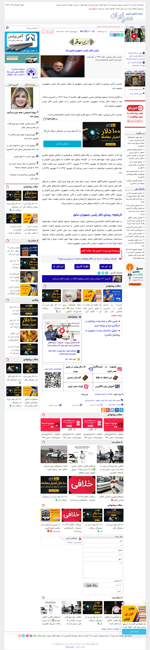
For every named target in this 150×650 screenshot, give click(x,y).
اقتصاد (70, 5)
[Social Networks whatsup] (106, 273)
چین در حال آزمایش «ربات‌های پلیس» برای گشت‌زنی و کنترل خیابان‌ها (135, 56)
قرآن (117, 9)
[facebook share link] (114, 34)
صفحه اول (141, 5)
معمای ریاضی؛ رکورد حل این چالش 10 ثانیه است (135, 235)
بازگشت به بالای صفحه (111, 629)
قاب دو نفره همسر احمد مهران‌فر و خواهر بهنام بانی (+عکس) (135, 174)
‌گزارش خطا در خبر (47, 32)
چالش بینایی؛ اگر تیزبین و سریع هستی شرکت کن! (135, 228)
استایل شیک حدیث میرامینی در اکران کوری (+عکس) (136, 165)
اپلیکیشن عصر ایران (52, 369)
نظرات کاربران (82, 266)
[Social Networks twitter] (102, 273)
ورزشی (59, 5)
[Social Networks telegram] (99, 273)
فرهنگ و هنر (132, 9)
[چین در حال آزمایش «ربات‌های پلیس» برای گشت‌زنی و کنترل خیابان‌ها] (135, 35)
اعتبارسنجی (77, 542)
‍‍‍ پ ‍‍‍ (91, 31)
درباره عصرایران (104, 635)
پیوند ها (91, 5)
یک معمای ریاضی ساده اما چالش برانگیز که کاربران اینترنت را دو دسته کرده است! (135, 210)
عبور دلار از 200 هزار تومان (24, 156)
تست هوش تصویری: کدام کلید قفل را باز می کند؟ (136, 243)
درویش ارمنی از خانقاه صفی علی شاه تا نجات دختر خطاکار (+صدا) (22, 73)
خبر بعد (104, 266)
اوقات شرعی (98, 5)
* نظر (120, 559)
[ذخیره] (86, 31)
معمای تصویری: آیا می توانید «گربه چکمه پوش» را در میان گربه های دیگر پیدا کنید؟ (135, 197)
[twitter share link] (111, 34)
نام (121, 541)
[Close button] (145, 603)
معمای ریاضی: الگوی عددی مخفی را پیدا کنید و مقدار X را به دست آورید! (135, 220)
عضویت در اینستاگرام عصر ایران (104, 369)
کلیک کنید (134, 631)
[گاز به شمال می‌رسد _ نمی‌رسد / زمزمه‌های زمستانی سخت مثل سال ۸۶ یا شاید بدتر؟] (62, 331)
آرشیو (126, 5)
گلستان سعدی (74, 378)
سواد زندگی (84, 5)
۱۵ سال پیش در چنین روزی (76, 369)
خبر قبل (59, 266)
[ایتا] (103, 410)
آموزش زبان (92, 9)
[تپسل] (44, 119)
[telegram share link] (118, 34)
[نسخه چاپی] (81, 31)
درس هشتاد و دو (136, 94)
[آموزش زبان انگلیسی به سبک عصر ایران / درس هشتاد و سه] (135, 80)
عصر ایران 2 (100, 9)
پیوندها (74, 635)
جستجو (120, 5)
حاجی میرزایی (89, 400)
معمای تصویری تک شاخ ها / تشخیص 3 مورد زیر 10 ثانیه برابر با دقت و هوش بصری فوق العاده (135, 253)
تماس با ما (132, 5)
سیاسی (76, 5)
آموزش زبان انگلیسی (104, 386)
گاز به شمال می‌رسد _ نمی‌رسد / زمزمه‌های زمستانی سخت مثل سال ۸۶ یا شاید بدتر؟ (63, 344)
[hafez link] (82, 42)
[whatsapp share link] (121, 34)
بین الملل (141, 9)
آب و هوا (106, 5)
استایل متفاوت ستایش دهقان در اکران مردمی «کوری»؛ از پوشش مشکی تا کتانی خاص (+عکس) (135, 154)
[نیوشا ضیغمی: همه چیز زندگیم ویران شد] (22, 98)
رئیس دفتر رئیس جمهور (104, 400)
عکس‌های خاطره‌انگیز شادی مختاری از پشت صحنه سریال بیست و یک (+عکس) (135, 141)
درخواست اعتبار (62, 144)
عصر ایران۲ (115, 635)
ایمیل (120, 550)
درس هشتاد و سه (136, 89)
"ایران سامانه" (69, 647)
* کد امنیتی (118, 580)
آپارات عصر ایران (75, 386)
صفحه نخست (119, 32)
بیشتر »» (130, 26)
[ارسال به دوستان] (83, 31)
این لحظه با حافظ (104, 378)
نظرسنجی (114, 5)
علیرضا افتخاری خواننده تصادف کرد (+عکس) (135, 182)
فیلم (107, 9)
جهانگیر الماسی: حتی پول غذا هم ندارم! (136, 64)
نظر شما (119, 536)
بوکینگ (70, 542)
